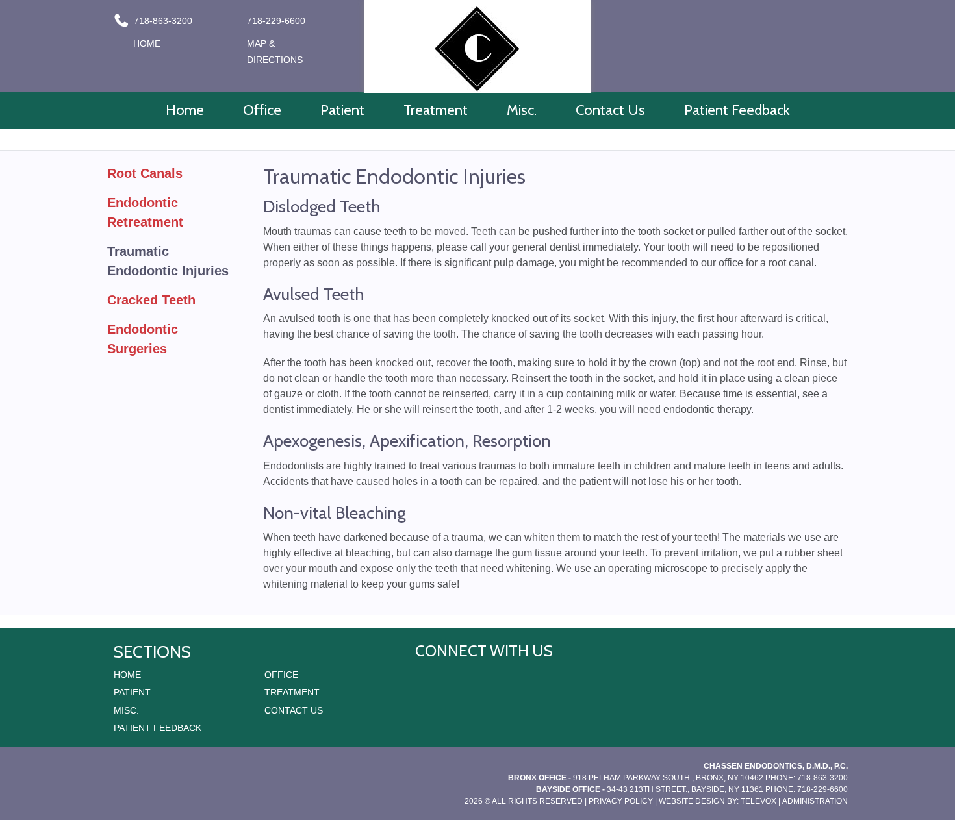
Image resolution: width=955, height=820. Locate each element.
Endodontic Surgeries (142, 339)
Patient (132, 692)
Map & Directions (275, 51)
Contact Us (293, 710)
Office (281, 674)
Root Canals (145, 173)
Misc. (126, 710)
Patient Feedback (157, 728)
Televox (758, 801)
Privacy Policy (621, 801)
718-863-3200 (161, 21)
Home (146, 43)
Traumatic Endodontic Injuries (168, 261)
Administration (815, 801)
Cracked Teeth (151, 300)
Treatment (292, 692)
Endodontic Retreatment (145, 212)
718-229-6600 (276, 21)
